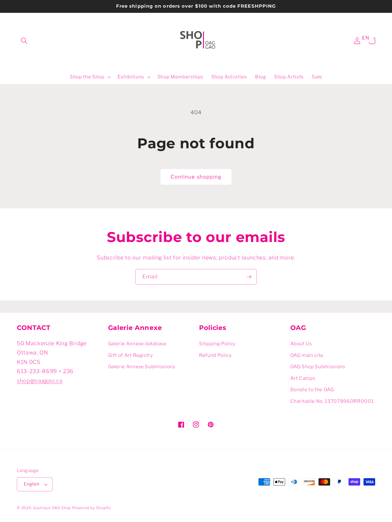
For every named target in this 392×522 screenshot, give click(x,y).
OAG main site (307, 355)
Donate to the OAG (312, 389)
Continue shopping (196, 177)
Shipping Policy (217, 343)
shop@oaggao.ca (39, 380)
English (31, 484)
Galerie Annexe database (137, 343)
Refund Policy (215, 355)
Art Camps (302, 378)
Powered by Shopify (91, 507)
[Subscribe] (249, 277)
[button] (24, 40)
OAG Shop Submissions (317, 366)
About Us (301, 343)
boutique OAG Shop (52, 507)
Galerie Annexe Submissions (141, 366)
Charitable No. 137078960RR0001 (332, 401)
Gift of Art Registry (130, 355)
